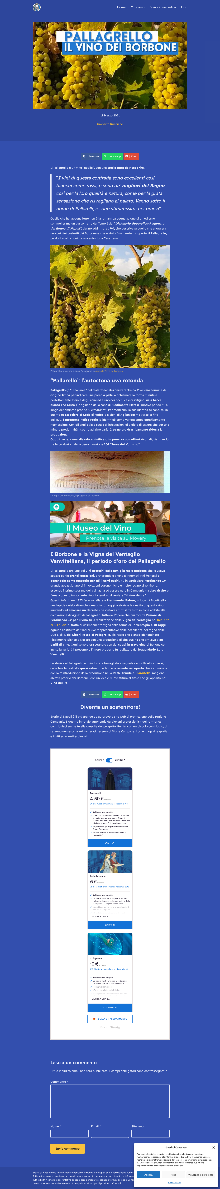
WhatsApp (115, 156)
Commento (59, 1081)
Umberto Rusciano (110, 124)
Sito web (137, 1126)
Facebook (94, 156)
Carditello (143, 673)
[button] (213, 1147)
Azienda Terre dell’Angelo (109, 371)
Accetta (148, 1174)
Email (134, 156)
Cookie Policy (174, 1182)
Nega (173, 1174)
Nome (55, 1126)
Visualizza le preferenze (200, 1174)
